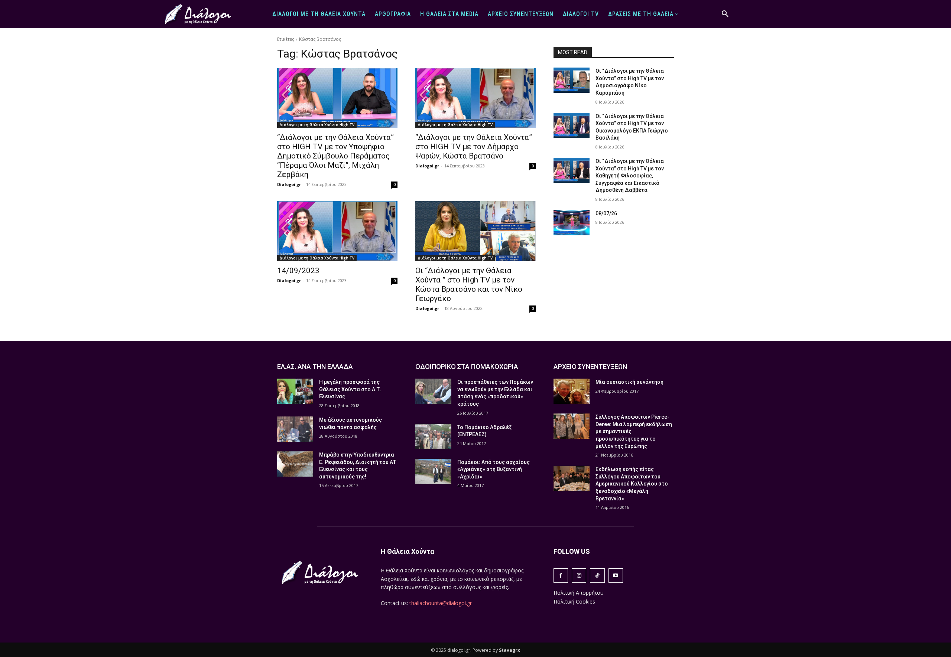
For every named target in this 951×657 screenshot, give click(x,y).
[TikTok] (597, 575)
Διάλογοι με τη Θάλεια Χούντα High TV (316, 124)
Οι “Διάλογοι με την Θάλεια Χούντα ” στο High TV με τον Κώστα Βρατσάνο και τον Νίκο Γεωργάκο (468, 284)
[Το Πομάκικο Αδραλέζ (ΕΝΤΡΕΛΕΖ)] (433, 436)
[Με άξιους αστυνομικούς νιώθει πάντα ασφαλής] (295, 429)
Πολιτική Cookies (574, 601)
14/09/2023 (298, 270)
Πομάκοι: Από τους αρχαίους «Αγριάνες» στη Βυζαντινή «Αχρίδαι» (493, 469)
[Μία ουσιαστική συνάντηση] (572, 391)
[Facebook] (561, 575)
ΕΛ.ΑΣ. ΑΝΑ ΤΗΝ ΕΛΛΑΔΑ (315, 366)
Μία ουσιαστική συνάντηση (629, 382)
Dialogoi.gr (289, 184)
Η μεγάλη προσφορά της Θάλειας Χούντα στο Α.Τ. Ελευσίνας (350, 389)
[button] (725, 14)
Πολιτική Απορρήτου (579, 592)
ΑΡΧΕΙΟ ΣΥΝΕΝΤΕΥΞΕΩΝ (590, 366)
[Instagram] (579, 575)
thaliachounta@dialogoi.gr (440, 603)
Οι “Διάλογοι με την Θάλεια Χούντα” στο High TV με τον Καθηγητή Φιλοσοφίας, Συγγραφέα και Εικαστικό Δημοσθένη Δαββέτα (629, 175)
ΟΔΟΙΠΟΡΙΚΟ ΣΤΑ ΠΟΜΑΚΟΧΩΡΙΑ (466, 366)
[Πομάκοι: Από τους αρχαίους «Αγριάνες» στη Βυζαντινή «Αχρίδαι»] (433, 471)
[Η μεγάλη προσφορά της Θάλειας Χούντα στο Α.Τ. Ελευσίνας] (295, 391)
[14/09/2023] (337, 231)
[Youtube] (615, 575)
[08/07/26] (572, 222)
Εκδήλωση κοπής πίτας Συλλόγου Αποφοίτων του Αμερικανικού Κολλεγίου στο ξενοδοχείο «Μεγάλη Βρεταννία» (631, 483)
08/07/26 (606, 213)
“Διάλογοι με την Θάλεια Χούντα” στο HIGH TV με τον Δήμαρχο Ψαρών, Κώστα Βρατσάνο (473, 146)
